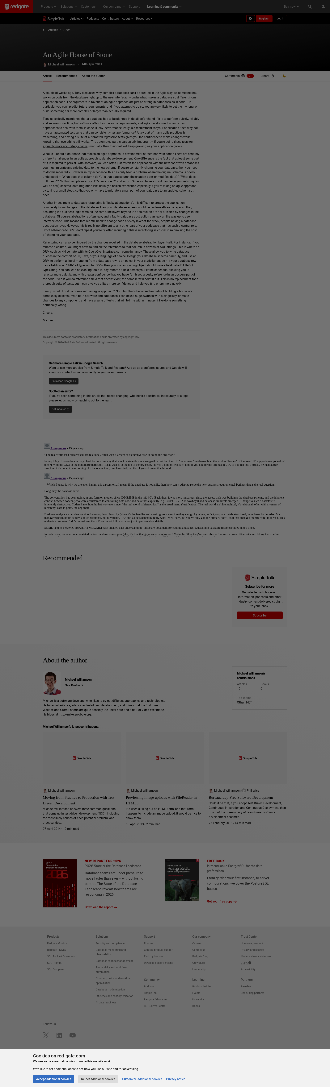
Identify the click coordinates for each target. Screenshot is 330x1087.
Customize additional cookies (142, 1079)
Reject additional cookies (98, 1079)
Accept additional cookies (53, 1079)
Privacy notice (175, 1079)
